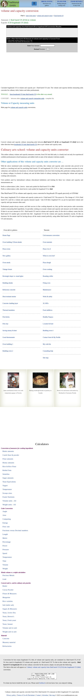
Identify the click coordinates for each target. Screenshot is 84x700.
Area (4, 515)
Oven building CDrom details (12, 242)
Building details (8, 283)
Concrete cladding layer (10, 303)
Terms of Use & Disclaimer (26, 695)
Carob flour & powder (11, 455)
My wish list (47, 344)
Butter (5, 586)
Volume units (7, 501)
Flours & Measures (10, 594)
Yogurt (5, 485)
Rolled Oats (7, 470)
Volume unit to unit (10, 628)
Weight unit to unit (9, 632)
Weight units (7, 505)
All (15, 501)
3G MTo (45, 303)
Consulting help (48, 351)
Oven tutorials (47, 242)
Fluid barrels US (58, 15)
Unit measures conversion (51, 235)
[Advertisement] (42, 70)
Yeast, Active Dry (9, 613)
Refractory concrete (9, 290)
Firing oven (46, 283)
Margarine (6, 597)
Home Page (6, 235)
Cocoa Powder (8, 590)
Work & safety (47, 296)
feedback (42, 683)
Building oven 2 (8, 351)
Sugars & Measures (10, 609)
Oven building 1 (8, 344)
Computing (7, 519)
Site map (45, 358)
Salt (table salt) (8, 605)
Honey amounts (8, 463)
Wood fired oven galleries (46, 3)
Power (5, 546)
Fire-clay (5, 324)
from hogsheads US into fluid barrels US (23, 94)
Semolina (6, 474)
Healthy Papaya (48, 317)
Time (4, 561)
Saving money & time (10, 330)
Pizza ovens (6, 249)
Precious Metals (8, 575)
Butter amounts (8, 451)
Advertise (45, 695)
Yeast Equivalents (9, 482)
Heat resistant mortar (9, 296)
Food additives (47, 310)
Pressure (6, 549)
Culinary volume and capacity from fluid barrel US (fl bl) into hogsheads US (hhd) (54, 667)
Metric (5, 538)
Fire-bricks (6, 317)
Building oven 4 (48, 330)
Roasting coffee (48, 276)
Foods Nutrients (8, 497)
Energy (5, 523)
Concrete (6, 638)
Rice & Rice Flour (9, 466)
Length (5, 534)
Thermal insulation (9, 310)
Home (10, 3)
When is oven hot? (49, 256)
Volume (5, 565)
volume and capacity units (18, 107)
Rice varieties (8, 601)
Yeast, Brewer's (8, 616)
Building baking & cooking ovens (61, 3)
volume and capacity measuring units (32, 98)
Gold (4, 579)
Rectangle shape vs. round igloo (13, 276)
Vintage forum (7, 269)
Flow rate (6, 527)
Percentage (7, 542)
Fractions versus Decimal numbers (15, 530)
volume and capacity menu (44, 15)
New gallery (7, 256)
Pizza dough (47, 262)
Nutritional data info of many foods (76, 3)
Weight (5, 568)
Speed (5, 553)
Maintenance (47, 290)
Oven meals (6, 262)
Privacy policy (11, 695)
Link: (29, 679)
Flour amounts (8, 459)
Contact (38, 695)
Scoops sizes (7, 493)
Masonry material (9, 642)
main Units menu (31, 15)
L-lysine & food (48, 324)
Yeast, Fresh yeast (9, 620)
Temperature (7, 489)
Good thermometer (9, 337)
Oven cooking (47, 269)
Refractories (7, 646)
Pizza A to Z (47, 249)
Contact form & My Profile (51, 337)
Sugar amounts (8, 478)
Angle (5, 511)
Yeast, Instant (8, 624)
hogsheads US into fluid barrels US (25, 144)
